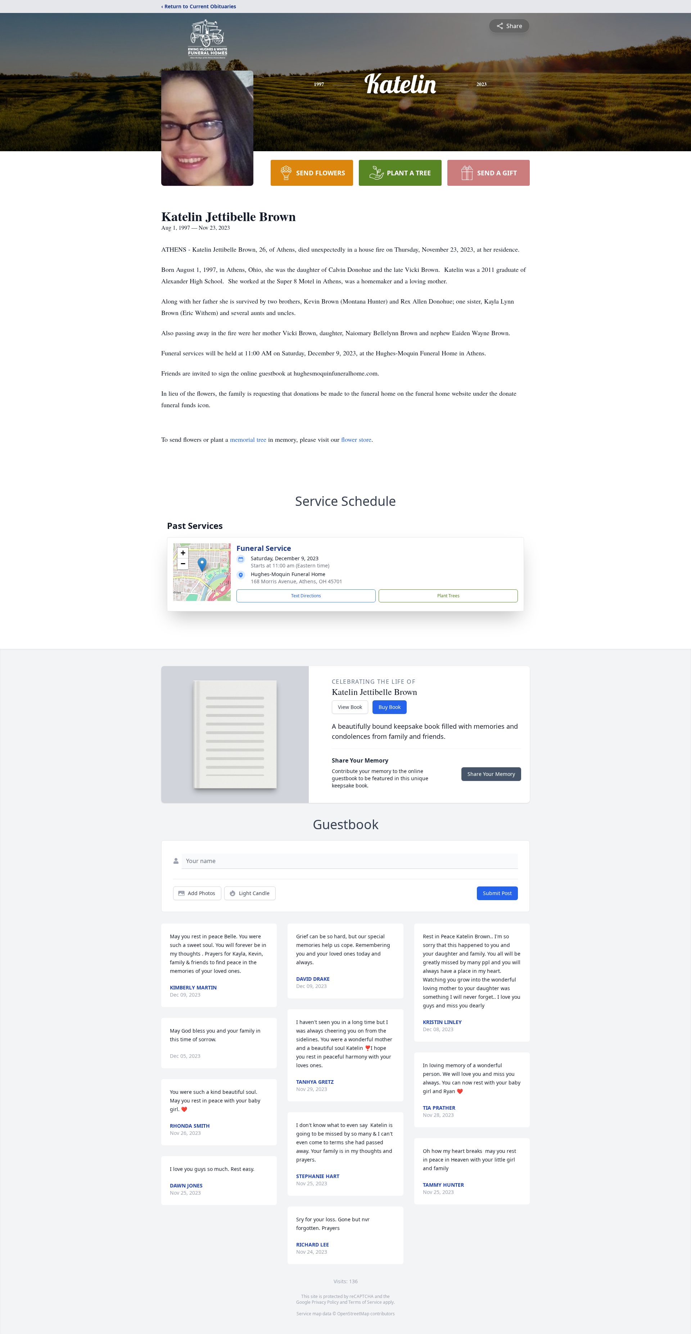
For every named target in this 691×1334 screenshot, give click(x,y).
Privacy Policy (325, 1302)
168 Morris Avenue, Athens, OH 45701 (296, 581)
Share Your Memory (491, 774)
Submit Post (497, 893)
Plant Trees (448, 596)
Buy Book (390, 707)
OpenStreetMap (353, 1314)
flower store (356, 439)
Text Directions (306, 596)
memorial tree (248, 439)
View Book (350, 707)
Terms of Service (365, 1302)
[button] (202, 564)
